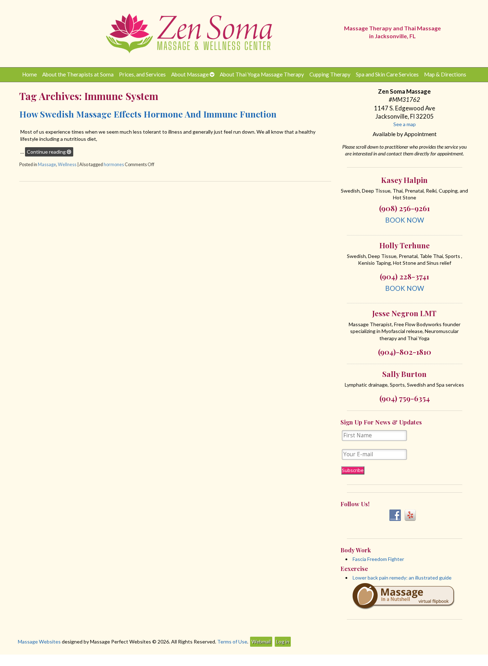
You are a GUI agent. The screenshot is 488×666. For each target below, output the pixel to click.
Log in (282, 641)
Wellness (67, 164)
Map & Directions (445, 74)
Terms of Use (232, 641)
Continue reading (47, 152)
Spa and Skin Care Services (387, 74)
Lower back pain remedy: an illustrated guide (402, 578)
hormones (114, 164)
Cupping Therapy (329, 74)
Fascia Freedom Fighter (378, 559)
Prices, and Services (142, 74)
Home (29, 74)
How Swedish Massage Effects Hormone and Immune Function (148, 114)
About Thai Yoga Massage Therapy (262, 74)
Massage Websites (39, 641)
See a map (404, 124)
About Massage (190, 74)
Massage (47, 164)
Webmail (261, 641)
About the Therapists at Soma (78, 74)
